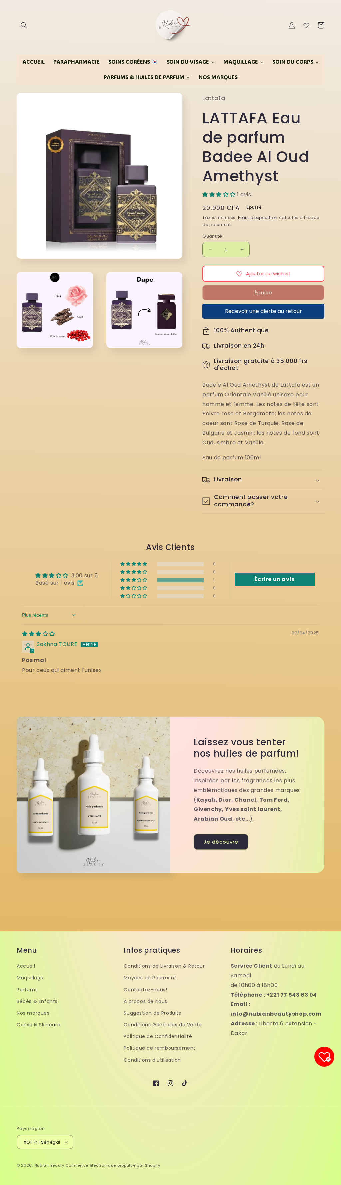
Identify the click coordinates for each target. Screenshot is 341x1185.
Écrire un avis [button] (274, 579)
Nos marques (33, 1013)
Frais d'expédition (258, 217)
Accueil (26, 966)
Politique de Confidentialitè (158, 1036)
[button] (24, 25)
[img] (38, 634)
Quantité (212, 236)
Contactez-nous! (145, 989)
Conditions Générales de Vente (163, 1024)
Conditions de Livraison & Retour (164, 966)
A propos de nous (145, 1001)
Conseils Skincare (38, 1024)
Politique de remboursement (160, 1048)
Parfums (27, 989)
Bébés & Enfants (37, 1001)
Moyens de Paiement (150, 977)
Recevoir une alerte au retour (263, 311)
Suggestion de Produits (152, 1013)
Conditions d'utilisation (152, 1060)
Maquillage (30, 977)
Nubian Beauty (49, 1165)
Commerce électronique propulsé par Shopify (112, 1165)
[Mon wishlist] (306, 25)
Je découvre (221, 841)
